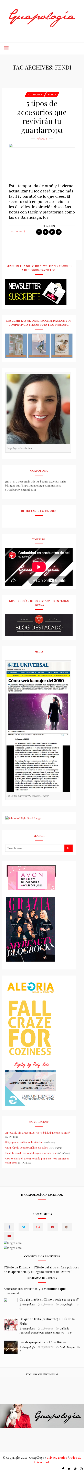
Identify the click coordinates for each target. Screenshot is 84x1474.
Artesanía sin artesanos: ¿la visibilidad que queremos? (37, 1132)
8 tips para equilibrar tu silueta (23, 1142)
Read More (15, 231)
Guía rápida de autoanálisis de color (26, 1147)
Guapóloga (37, 1332)
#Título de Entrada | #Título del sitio (30, 1267)
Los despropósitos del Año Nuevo (43, 1342)
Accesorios (35, 94)
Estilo (52, 94)
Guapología (66, 1304)
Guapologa (28, 1304)
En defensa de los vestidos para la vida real (30, 1153)
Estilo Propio (67, 1347)
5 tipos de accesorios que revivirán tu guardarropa (42, 116)
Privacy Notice (57, 1457)
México (60, 1332)
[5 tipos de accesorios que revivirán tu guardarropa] (42, 161)
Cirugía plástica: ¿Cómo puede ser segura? (49, 1299)
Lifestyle (49, 1332)
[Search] (68, 848)
